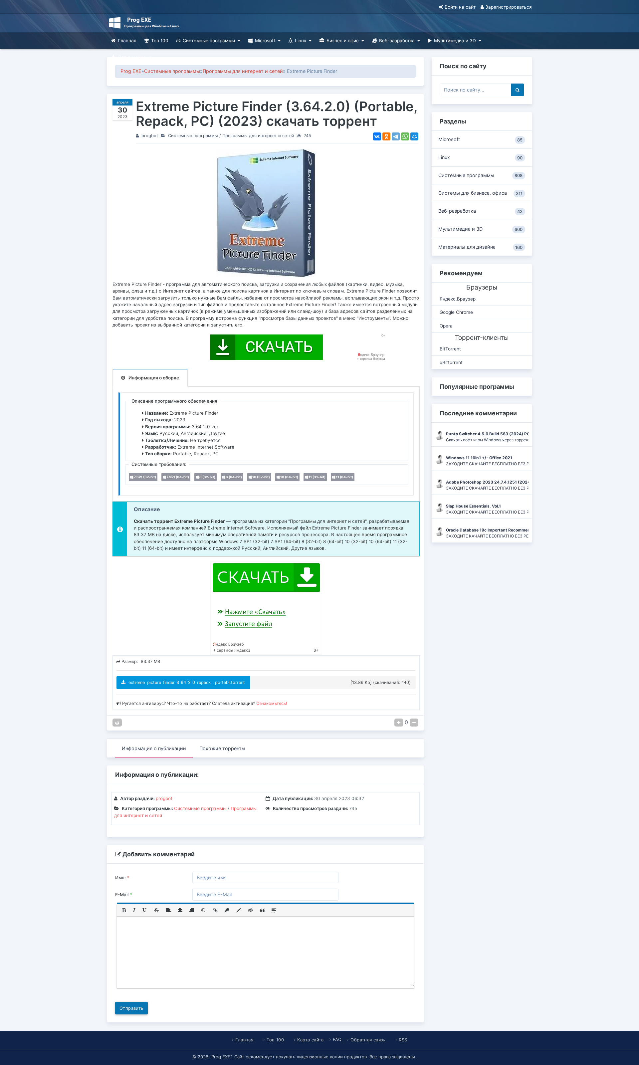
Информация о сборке (153, 377)
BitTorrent (450, 348)
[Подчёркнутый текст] (145, 910)
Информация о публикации (154, 748)
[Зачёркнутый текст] (156, 910)
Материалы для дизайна (480, 247)
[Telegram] (396, 136)
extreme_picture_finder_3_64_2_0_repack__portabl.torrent (186, 682)
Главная (127, 40)
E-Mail (123, 894)
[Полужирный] (123, 910)
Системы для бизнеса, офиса (480, 193)
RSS (403, 1039)
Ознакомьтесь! (271, 703)
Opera (446, 325)
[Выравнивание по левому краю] (168, 910)
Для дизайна (132, 57)
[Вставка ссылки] (215, 910)
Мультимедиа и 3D (455, 40)
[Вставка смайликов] (204, 910)
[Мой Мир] (414, 136)
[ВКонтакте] (377, 136)
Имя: (122, 877)
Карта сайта (310, 1039)
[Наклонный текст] (134, 910)
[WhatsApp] (405, 136)
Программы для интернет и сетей (243, 71)
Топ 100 (159, 40)
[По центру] (180, 910)
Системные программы (209, 40)
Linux (300, 40)
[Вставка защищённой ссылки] (227, 910)
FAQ (337, 1039)
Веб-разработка (397, 40)
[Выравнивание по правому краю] (192, 910)
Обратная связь (367, 1039)
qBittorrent (451, 362)
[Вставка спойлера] (274, 910)
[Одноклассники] (386, 136)
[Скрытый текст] (251, 910)
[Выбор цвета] (239, 910)
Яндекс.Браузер (458, 299)
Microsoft (265, 40)
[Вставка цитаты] (262, 910)
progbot (149, 135)
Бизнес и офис (342, 40)
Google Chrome (456, 312)
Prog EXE (130, 71)
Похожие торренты (222, 748)
